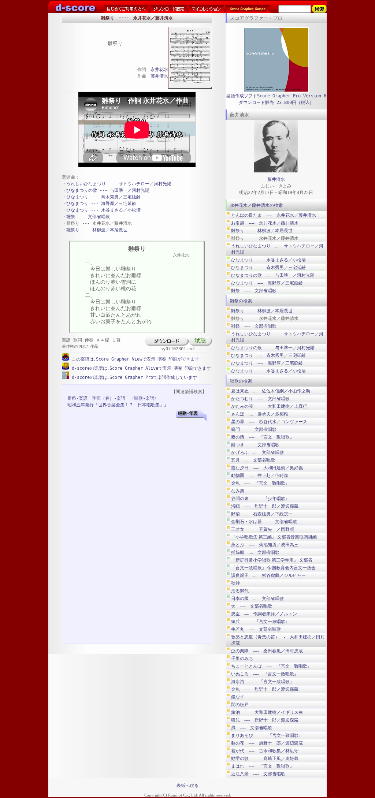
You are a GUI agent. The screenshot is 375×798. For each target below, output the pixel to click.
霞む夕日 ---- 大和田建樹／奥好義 (267, 467)
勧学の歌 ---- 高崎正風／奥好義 (264, 758)
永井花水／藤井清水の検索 (256, 205)
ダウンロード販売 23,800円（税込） (276, 102)
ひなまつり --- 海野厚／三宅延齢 (101, 203)
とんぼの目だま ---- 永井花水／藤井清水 (273, 215)
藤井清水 (159, 76)
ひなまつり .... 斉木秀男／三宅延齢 (268, 267)
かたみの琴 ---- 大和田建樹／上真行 (269, 406)
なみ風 (237, 490)
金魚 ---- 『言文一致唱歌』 (260, 483)
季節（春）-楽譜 (108, 398)
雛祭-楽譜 (77, 398)
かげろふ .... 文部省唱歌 (257, 452)
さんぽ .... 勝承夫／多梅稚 (259, 414)
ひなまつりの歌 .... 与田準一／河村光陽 (273, 275)
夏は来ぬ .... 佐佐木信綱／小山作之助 (270, 391)
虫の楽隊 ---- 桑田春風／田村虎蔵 (267, 650)
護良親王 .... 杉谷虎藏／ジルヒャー (268, 575)
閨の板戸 (240, 704)
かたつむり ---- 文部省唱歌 (260, 398)
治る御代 (240, 590)
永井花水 (159, 69)
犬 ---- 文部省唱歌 (251, 606)
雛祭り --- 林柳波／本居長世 (96, 229)
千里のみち (242, 658)
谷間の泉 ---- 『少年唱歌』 (260, 498)
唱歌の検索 (241, 381)
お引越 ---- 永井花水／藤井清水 (264, 222)
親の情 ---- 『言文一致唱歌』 (262, 437)
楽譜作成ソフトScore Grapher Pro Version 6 (276, 95)
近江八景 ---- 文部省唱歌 (258, 773)
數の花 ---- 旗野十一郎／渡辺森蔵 (267, 743)
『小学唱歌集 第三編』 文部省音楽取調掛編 (274, 537)
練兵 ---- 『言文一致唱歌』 (260, 621)
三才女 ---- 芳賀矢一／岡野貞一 (264, 529)
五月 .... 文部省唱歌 (253, 460)
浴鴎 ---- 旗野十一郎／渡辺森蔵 (264, 506)
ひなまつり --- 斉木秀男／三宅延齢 (103, 197)
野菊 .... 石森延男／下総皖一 (262, 514)
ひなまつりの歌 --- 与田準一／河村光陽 (107, 190)
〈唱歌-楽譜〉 (144, 398)
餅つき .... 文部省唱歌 (255, 444)
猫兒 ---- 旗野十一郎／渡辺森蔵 (264, 720)
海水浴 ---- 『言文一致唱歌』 (262, 681)
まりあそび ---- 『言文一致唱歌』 (267, 735)
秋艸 (235, 583)
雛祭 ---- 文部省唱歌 (253, 290)
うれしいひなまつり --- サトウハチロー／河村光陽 (118, 183)
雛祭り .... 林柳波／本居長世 (262, 230)
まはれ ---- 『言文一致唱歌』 (262, 766)
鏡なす (237, 697)
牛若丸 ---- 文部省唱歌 (256, 629)
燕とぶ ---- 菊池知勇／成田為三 (264, 544)
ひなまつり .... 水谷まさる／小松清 (268, 259)
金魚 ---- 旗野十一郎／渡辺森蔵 (264, 689)
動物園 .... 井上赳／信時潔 (259, 475)
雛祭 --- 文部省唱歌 (88, 216)
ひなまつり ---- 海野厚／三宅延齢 (267, 283)
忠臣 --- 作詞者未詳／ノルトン (264, 613)
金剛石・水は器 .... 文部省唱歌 (264, 521)
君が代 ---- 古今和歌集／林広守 (264, 750)
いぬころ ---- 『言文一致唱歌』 (264, 673)
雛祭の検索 (241, 300)
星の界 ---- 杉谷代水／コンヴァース (269, 421)
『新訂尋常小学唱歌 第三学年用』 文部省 (271, 560)
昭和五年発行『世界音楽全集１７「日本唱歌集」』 (117, 404)
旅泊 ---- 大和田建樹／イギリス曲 (267, 712)
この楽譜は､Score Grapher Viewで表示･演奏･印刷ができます (134, 359)
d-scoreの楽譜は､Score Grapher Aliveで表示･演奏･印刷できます (140, 368)
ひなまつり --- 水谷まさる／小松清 (103, 210)
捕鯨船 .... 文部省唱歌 (255, 552)
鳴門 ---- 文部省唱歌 (253, 429)
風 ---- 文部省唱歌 (251, 727)
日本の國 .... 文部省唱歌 (257, 598)
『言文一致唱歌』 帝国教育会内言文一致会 (273, 567)
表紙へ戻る (187, 785)
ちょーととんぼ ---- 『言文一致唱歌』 (271, 666)
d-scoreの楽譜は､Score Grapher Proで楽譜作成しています (133, 377)
